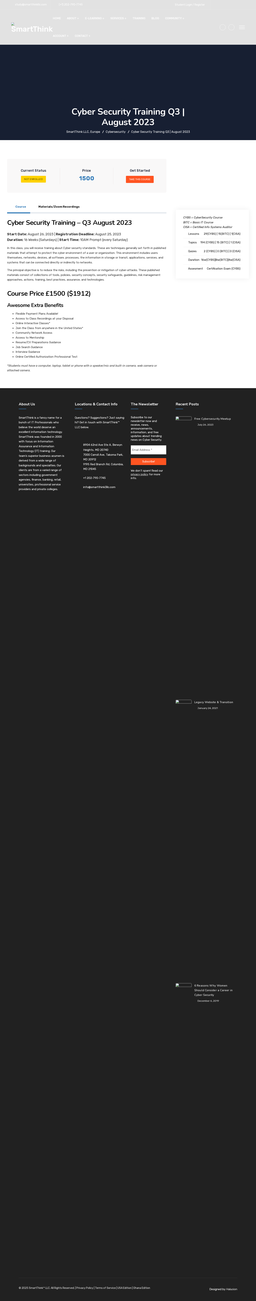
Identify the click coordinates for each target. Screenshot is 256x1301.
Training (138, 18)
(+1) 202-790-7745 (71, 4)
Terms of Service (105, 1288)
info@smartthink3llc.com (99, 487)
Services (117, 18)
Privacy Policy (84, 1288)
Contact (81, 36)
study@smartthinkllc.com (31, 4)
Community (173, 18)
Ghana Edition (141, 1288)
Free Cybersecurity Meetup (212, 419)
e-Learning (93, 18)
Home (57, 18)
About (71, 18)
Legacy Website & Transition (213, 702)
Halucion (231, 1289)
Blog (155, 18)
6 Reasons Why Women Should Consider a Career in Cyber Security (213, 990)
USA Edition (125, 1288)
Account (59, 36)
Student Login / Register (189, 4)
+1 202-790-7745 (94, 478)
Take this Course (139, 179)
